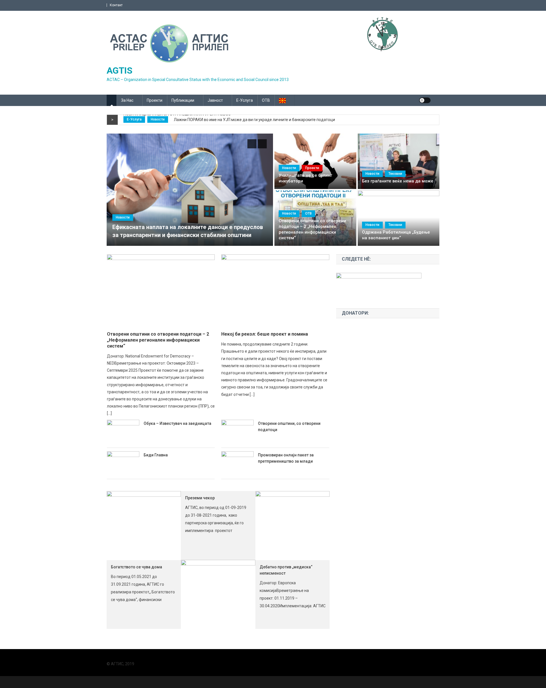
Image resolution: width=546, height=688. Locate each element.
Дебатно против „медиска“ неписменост (286, 570)
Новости (158, 119)
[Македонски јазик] (284, 100)
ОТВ (266, 100)
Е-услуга (244, 100)
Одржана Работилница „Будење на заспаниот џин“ (396, 235)
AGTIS (120, 70)
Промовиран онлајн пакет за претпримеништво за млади (286, 458)
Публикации (182, 100)
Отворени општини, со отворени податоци (289, 426)
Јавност (215, 100)
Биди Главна (156, 455)
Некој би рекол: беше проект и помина (264, 334)
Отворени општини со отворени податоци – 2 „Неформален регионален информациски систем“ (312, 229)
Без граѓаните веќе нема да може (397, 181)
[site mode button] (425, 100)
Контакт (116, 5)
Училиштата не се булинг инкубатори (305, 178)
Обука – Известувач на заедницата (177, 423)
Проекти (154, 100)
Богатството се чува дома (136, 567)
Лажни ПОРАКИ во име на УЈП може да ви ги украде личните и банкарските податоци (254, 119)
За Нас (127, 100)
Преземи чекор (200, 498)
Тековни (395, 174)
